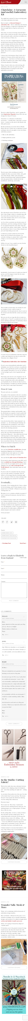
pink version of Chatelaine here (18, 457)
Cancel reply (23, 557)
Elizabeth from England (12, 556)
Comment (3, 581)
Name (2, 562)
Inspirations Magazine (10, 114)
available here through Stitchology (13, 462)
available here (14, 449)
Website (2, 575)
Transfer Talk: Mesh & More (13, 906)
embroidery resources (9, 535)
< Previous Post (6, 543)
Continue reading (17, 862)
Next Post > (23, 543)
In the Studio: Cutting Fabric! (12, 781)
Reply (6, 634)
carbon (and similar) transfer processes (11, 921)
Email (2, 568)
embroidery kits (7, 532)
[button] (25, 1)
